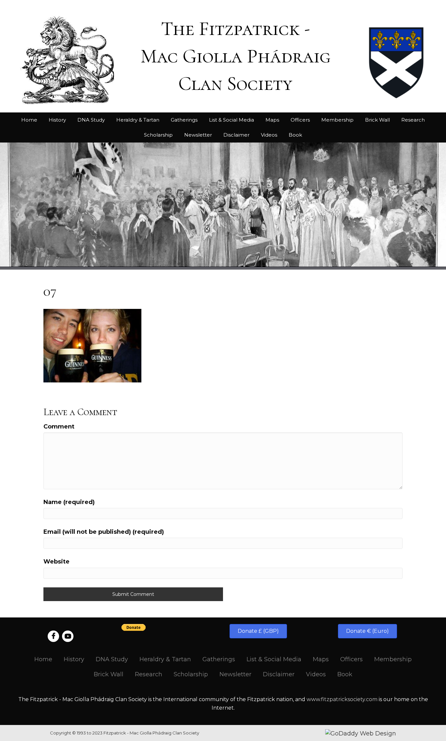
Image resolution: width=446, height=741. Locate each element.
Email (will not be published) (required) (103, 531)
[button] (258, 631)
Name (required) (69, 502)
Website (56, 561)
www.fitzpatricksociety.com (342, 699)
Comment (58, 426)
